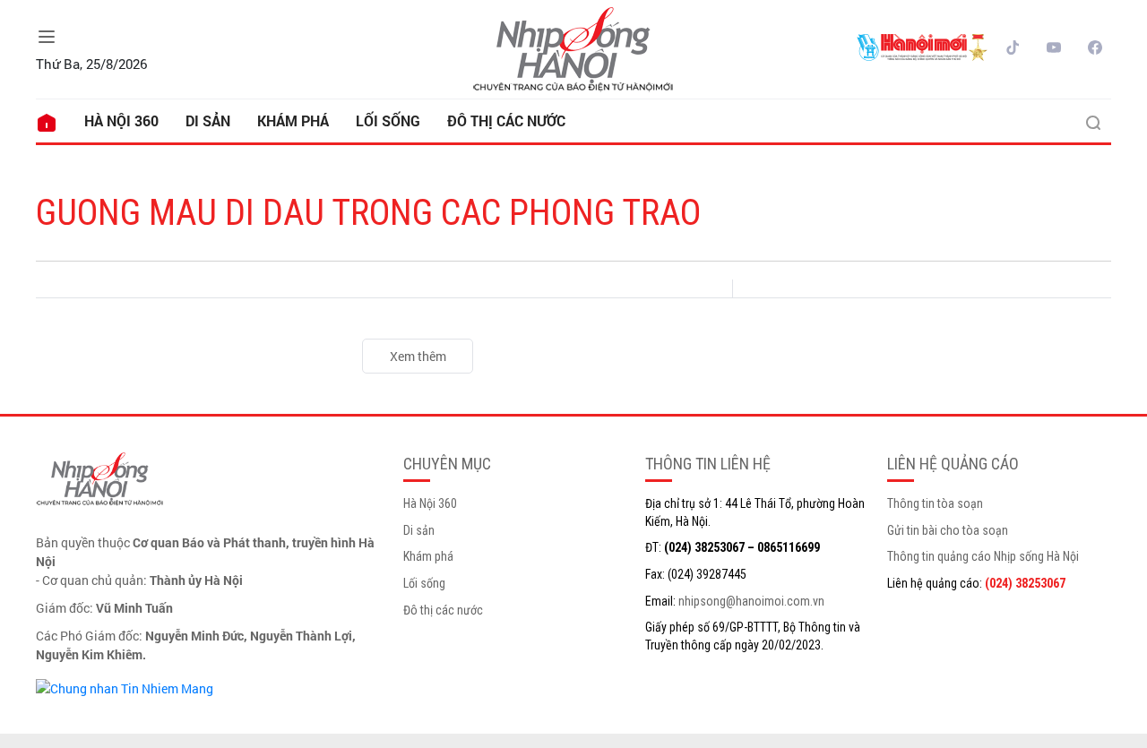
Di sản (207, 120)
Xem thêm (418, 356)
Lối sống (388, 120)
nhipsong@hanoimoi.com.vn (751, 601)
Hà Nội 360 (121, 120)
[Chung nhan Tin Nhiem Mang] (124, 686)
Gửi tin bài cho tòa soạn (947, 530)
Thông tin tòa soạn (935, 503)
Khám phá (293, 120)
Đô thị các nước (506, 120)
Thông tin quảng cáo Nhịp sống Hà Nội (983, 556)
